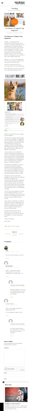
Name (5, 373)
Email (5, 378)
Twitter (14, 233)
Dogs (16, 31)
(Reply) (7, 258)
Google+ (14, 235)
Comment (6, 348)
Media (21, 31)
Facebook (8, 233)
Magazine (17, 226)
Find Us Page (11, 59)
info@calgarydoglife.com (10, 66)
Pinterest (21, 233)
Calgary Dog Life (9, 31)
